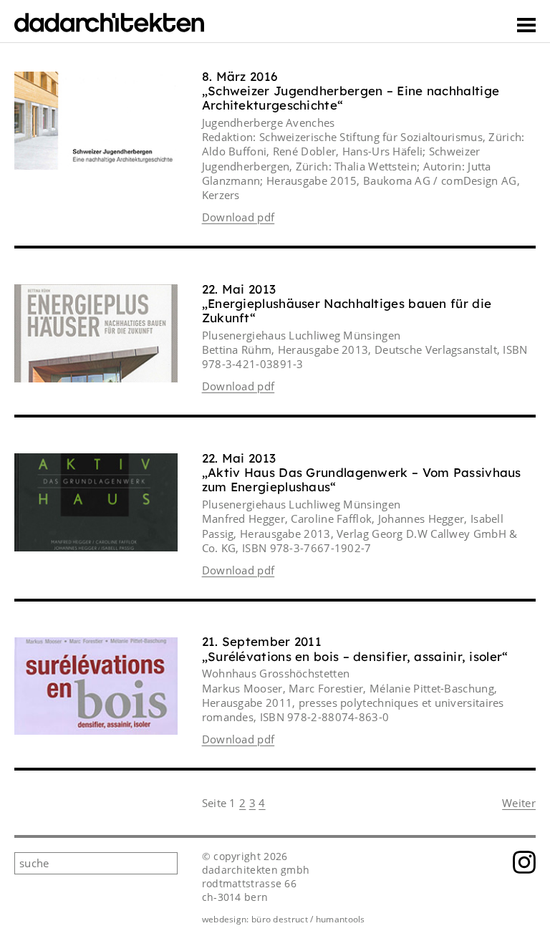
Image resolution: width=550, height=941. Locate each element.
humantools (340, 919)
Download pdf (238, 217)
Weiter (519, 803)
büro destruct (279, 919)
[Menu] (526, 25)
